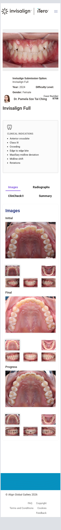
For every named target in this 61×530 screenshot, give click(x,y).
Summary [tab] (45, 196)
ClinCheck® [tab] (16, 196)
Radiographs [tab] (41, 187)
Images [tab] (13, 187)
